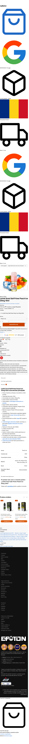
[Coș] (14, 35)
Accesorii (3, 589)
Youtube (3, 610)
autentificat (10, 486)
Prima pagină (4, 265)
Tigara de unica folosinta (6, 582)
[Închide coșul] (0, 700)
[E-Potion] (3, 6)
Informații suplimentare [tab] (6, 381)
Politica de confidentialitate (7, 616)
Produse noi (3, 591)
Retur (2, 623)
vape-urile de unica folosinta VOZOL (11, 438)
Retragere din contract (6, 630)
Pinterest (3, 608)
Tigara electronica (5, 580)
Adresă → (2, 332)
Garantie (3, 621)
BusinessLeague (8, 735)
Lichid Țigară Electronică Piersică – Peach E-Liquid (12, 536)
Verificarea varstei (5, 628)
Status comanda (4, 557)
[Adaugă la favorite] (25, 323)
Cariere (2, 571)
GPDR (2, 619)
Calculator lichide (5, 569)
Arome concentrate (5, 586)
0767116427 (9, 661)
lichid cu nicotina (4, 546)
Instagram (3, 606)
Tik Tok (3, 604)
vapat (18, 418)
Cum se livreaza (4, 564)
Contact (3, 560)
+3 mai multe (3, 543)
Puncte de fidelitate (5, 566)
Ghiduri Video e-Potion (6, 574)
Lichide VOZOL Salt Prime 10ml (16, 539)
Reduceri (3, 593)
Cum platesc (4, 562)
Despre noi (3, 567)
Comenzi (3, 555)
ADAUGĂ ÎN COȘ (13, 324)
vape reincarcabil (15, 415)
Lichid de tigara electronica (9, 421)
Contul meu (3, 553)
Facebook (3, 603)
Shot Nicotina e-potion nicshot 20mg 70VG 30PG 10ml (6, 515)
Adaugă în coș (7, 521)
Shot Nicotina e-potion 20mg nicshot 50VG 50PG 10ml (21, 515)
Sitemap (3, 573)
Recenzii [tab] (3, 384)
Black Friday (4, 597)
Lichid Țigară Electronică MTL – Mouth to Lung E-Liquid (13, 533)
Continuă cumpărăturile (5, 734)
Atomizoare (3, 588)
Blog (2, 558)
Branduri (3, 595)
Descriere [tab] (3, 378)
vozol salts (10, 546)
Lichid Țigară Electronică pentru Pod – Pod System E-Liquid (14, 534)
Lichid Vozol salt (6, 440)
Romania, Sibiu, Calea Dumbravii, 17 (14, 657)
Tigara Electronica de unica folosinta (16, 265)
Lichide (2, 584)
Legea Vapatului (4, 626)
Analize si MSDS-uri (5, 625)
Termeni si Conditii (5, 617)
